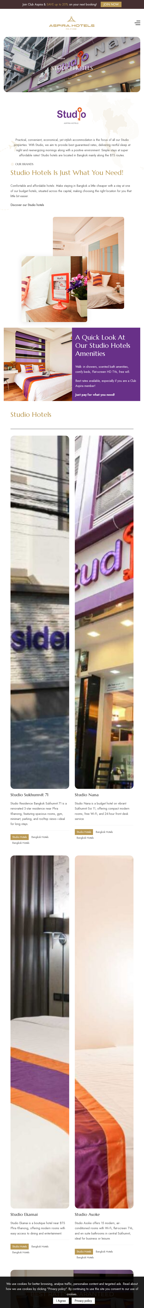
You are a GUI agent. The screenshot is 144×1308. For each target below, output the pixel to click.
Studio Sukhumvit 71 (29, 794)
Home (61, 58)
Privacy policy (83, 1301)
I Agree (61, 1301)
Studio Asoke (87, 1214)
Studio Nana (87, 794)
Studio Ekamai (24, 1214)
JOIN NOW (111, 4)
